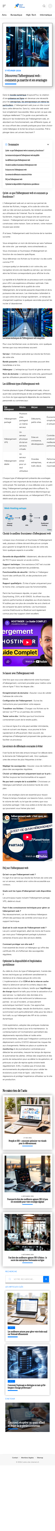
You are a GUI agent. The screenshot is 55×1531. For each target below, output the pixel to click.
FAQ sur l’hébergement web (13, 179)
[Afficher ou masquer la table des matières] (34, 144)
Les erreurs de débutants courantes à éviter (18, 174)
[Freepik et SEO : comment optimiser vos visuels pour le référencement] (27, 1115)
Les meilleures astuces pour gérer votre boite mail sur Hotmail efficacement (27, 1333)
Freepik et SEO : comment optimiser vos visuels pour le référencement (27, 1142)
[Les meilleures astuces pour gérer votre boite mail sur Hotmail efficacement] (27, 1309)
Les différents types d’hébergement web (17, 160)
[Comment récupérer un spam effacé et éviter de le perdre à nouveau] (27, 1417)
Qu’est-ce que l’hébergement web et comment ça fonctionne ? (24, 150)
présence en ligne (16, 98)
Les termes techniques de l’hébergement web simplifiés (22, 155)
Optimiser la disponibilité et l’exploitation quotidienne (22, 184)
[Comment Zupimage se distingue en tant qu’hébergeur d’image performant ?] (27, 1362)
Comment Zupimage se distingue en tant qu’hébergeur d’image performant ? (27, 1386)
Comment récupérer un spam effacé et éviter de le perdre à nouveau (26, 1424)
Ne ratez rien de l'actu (15, 1091)
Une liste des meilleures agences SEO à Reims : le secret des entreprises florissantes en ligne (27, 1259)
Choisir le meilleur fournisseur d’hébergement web (21, 165)
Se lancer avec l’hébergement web (16, 169)
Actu (11, 1327)
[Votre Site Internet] (19, 6)
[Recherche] (44, 6)
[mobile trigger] (5, 6)
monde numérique (18, 95)
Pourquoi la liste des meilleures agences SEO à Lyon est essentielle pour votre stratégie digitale (27, 1200)
